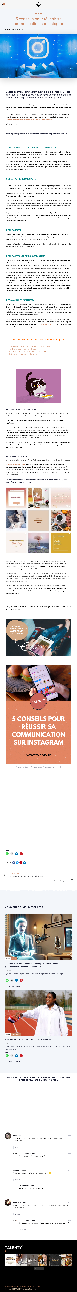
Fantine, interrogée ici (46, 324)
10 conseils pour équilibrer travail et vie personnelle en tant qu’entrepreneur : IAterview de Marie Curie (38, 951)
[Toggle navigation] (63, 4)
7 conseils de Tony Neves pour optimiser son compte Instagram (30, 346)
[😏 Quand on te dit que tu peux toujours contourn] (44, 1260)
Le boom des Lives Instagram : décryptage (23, 354)
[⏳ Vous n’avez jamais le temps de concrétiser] (32, 1260)
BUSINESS (38, 14)
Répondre (17, 1147)
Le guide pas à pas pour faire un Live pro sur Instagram (27, 351)
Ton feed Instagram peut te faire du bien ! (22, 349)
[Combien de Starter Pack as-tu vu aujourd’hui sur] (10, 1260)
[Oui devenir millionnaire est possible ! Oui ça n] (66, 1260)
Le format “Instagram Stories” (16, 464)
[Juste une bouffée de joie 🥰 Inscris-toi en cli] (21, 1260)
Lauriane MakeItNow (27, 1153)
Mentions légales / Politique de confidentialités (20, 1286)
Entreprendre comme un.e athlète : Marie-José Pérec (38, 1026)
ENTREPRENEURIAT (16, 1034)
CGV (38, 1286)
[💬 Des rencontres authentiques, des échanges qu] (55, 1260)
